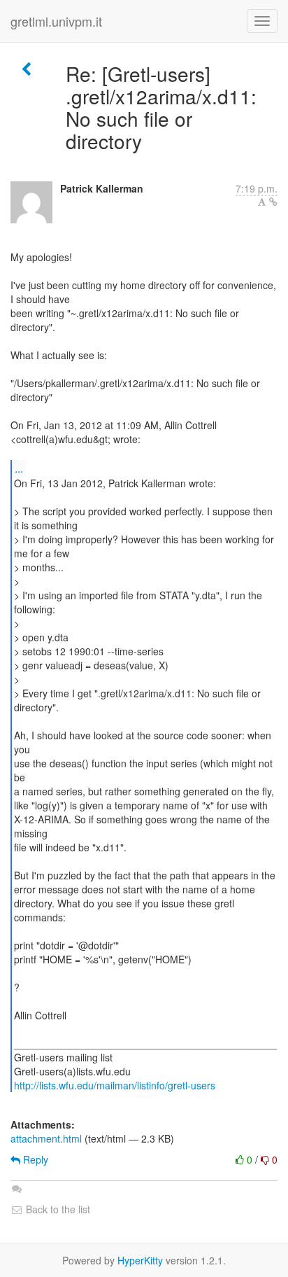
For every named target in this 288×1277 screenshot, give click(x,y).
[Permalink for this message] (273, 201)
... (19, 468)
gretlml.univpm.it (56, 21)
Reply (34, 1159)
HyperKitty (140, 1260)
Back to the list (56, 1209)
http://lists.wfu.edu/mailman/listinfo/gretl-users (114, 1085)
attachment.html (46, 1138)
